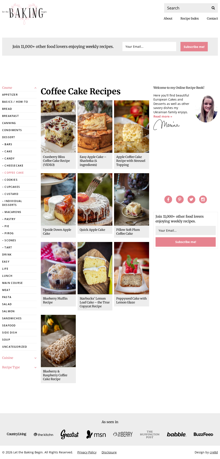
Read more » (162, 116)
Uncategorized (14, 347)
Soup (6, 339)
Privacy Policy (86, 452)
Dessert (8, 137)
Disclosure (109, 452)
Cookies (11, 180)
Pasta (6, 297)
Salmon (8, 311)
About (168, 18)
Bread (7, 109)
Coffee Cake (14, 172)
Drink (7, 254)
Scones (10, 240)
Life (5, 269)
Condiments (12, 130)
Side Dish (9, 332)
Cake (8, 151)
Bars (8, 144)
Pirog (9, 233)
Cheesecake (14, 165)
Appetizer (10, 94)
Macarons (13, 212)
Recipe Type (11, 367)
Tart (8, 247)
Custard (11, 194)
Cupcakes (12, 187)
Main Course (12, 283)
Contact (212, 18)
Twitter (191, 199)
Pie (7, 226)
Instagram (203, 199)
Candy (10, 158)
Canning (9, 123)
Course (7, 88)
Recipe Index (189, 18)
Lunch (7, 276)
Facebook (168, 199)
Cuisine (7, 358)
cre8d (214, 452)
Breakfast (10, 116)
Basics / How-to (15, 102)
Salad (7, 304)
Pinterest (180, 199)
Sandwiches (12, 318)
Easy (5, 261)
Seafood (9, 325)
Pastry (10, 219)
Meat (6, 290)
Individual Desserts (12, 203)
